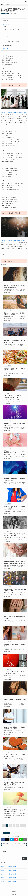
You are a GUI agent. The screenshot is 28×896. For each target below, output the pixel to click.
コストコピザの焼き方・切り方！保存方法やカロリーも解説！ (14, 369)
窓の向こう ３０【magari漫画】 (8, 866)
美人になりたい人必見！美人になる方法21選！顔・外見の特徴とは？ (14, 286)
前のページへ (6, 24)
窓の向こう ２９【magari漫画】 (8, 870)
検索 (24, 858)
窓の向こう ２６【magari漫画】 (8, 881)
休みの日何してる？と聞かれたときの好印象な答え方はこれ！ (14, 341)
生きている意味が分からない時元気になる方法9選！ (14, 617)
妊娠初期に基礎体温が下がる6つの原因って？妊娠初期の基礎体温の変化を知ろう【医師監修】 (14, 562)
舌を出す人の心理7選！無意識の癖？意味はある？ (15, 700)
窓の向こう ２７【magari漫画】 (8, 877)
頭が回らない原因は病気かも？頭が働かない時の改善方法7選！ (14, 479)
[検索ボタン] (26, 2)
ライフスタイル (6, 13)
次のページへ (6, 48)
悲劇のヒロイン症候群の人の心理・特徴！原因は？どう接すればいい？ (14, 313)
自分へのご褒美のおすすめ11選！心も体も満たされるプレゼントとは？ (14, 534)
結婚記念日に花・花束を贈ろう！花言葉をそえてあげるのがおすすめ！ (14, 727)
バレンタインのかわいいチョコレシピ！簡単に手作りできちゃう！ (14, 755)
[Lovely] (14, 2)
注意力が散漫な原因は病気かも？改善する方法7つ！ (14, 645)
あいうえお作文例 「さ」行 (12, 41)
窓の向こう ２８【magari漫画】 (8, 874)
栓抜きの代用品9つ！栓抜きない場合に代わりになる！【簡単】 (15, 589)
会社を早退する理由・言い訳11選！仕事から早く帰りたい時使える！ (14, 783)
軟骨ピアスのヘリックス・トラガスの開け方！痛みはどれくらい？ (14, 451)
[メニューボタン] (2, 2)
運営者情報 (14, 891)
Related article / (8, 45)
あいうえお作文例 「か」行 (12, 29)
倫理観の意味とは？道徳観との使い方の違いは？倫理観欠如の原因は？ (14, 810)
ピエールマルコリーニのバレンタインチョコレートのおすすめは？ (14, 672)
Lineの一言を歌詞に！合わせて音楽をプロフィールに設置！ (14, 507)
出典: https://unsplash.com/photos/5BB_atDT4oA (13, 240)
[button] (3, 839)
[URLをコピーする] (25, 839)
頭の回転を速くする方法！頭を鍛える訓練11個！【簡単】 (14, 424)
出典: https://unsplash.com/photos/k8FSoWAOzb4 (13, 112)
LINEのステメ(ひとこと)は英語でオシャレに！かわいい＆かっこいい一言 (14, 396)
